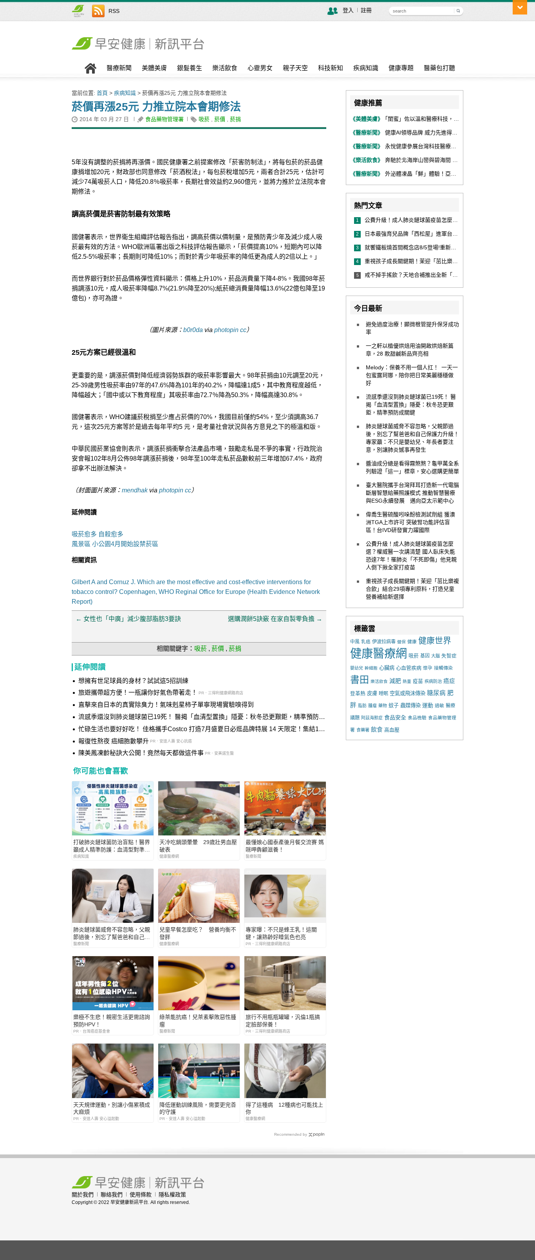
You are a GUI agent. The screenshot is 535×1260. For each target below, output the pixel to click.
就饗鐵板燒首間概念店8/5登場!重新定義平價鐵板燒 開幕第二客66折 (449, 247)
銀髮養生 (189, 68)
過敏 (439, 705)
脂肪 (362, 705)
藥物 (382, 705)
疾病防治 (433, 681)
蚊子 (394, 705)
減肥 (395, 681)
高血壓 (391, 730)
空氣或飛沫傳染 (407, 693)
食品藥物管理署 (164, 119)
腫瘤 (372, 705)
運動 (427, 705)
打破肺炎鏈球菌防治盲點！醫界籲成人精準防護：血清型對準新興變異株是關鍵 (111, 846)
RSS (113, 11)
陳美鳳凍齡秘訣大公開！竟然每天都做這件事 (141, 753)
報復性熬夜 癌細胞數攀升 (113, 741)
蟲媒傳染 (410, 705)
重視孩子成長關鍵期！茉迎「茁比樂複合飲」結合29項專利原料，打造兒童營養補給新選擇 (412, 589)
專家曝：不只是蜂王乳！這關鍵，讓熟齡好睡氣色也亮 (281, 933)
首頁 (102, 93)
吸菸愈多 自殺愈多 (97, 534)
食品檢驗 (417, 718)
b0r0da (193, 330)
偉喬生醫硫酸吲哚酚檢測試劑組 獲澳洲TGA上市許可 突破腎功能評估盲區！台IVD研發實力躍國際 (410, 522)
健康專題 (401, 68)
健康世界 (434, 640)
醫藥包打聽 (439, 68)
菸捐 (235, 119)
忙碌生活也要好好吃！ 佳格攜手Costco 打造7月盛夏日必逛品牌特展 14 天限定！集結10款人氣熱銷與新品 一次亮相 (200, 729)
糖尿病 (436, 693)
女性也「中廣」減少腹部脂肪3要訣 (128, 618)
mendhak (135, 490)
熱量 (407, 681)
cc (243, 330)
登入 (348, 10)
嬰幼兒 (356, 668)
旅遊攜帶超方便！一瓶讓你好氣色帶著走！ (137, 692)
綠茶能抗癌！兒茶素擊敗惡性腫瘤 (197, 1020)
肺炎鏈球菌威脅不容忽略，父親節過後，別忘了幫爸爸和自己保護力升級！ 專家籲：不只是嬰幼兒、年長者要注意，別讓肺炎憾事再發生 (112, 933)
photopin (226, 330)
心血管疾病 (408, 668)
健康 (412, 641)
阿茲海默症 (372, 717)
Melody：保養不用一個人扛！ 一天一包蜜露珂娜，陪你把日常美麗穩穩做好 (412, 375)
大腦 (435, 656)
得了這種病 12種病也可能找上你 (284, 1108)
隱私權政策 (172, 1194)
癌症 (449, 681)
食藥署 (362, 730)
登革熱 (357, 693)
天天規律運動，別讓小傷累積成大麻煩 (111, 1108)
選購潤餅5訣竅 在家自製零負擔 (275, 618)
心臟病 (386, 668)
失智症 (449, 656)
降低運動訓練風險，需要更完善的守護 (197, 1108)
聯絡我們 (112, 1194)
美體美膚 (154, 68)
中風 (355, 642)
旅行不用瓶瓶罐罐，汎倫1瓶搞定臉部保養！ (283, 1020)
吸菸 (204, 119)
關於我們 (83, 1194)
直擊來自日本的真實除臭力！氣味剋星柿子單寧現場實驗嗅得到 (166, 704)
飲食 (377, 729)
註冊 (366, 10)
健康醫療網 (378, 653)
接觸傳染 (443, 668)
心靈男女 (260, 68)
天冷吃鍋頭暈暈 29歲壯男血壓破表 (198, 845)
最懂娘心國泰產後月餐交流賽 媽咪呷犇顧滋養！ (285, 845)
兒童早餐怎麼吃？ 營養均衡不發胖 (197, 933)
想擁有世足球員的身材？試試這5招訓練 (133, 680)
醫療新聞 (119, 68)
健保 (401, 641)
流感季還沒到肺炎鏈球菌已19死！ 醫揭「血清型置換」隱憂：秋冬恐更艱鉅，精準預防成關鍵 (201, 717)
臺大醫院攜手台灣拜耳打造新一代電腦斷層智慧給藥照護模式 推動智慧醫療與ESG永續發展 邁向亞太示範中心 (412, 493)
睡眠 (383, 693)
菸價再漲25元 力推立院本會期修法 (156, 107)
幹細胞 (371, 668)
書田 (359, 679)
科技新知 (330, 68)
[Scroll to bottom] (520, 7)
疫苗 (418, 681)
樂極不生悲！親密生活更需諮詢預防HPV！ (111, 1020)
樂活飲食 (224, 68)
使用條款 (141, 1194)
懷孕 (427, 667)
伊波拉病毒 (384, 642)
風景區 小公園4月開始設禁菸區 (115, 544)
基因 (425, 656)
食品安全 (395, 717)
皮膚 (372, 693)
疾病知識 (365, 68)
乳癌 (366, 641)
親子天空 (295, 68)
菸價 (219, 119)
